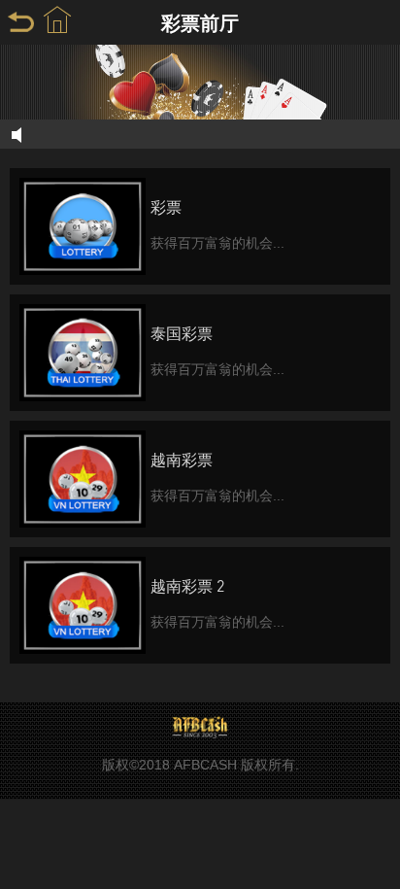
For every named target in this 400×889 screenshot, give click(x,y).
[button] (57, 20)
